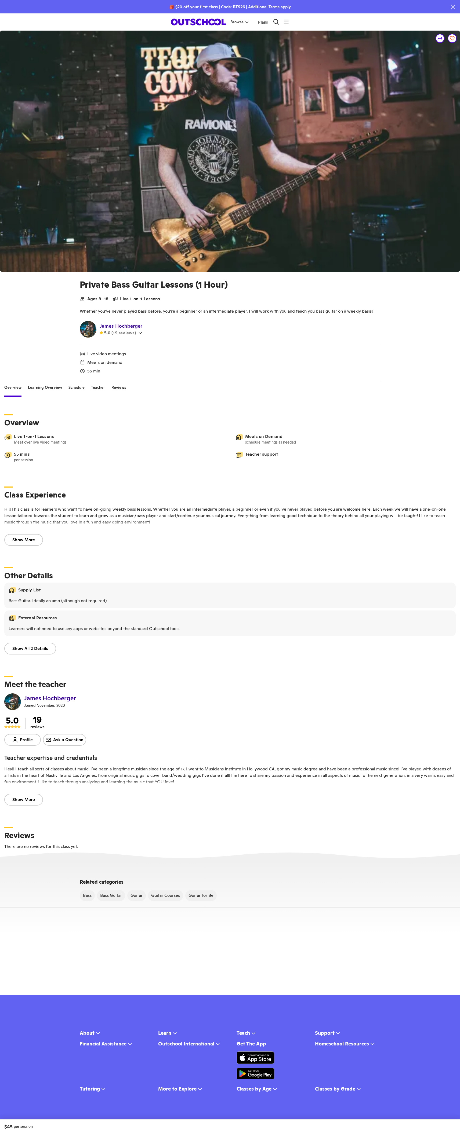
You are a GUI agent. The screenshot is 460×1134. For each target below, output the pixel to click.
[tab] (12, 387)
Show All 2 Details (30, 648)
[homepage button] (198, 22)
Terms (274, 6)
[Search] (276, 22)
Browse (237, 22)
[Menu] (286, 22)
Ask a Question (68, 739)
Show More (23, 540)
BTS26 (239, 6)
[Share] (440, 38)
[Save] (452, 38)
